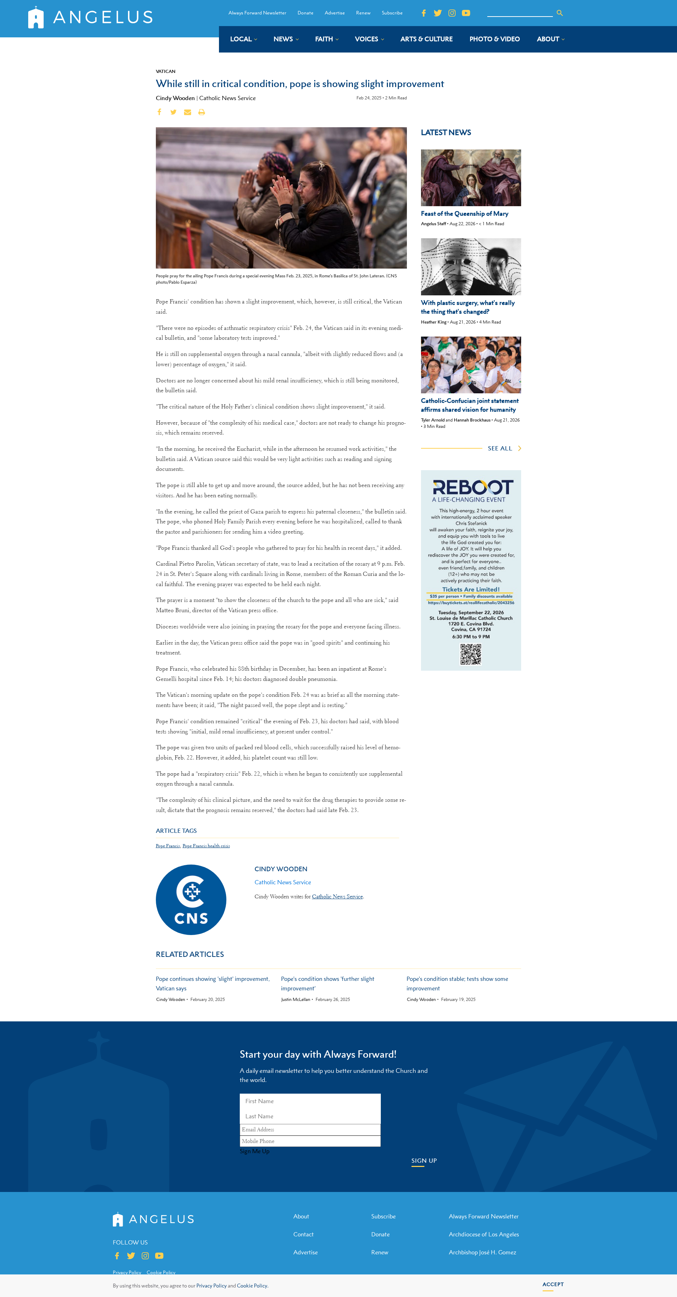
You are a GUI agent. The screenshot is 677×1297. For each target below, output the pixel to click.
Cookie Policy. (252, 1285)
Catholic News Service (227, 98)
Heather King (433, 322)
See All (500, 448)
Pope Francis (168, 846)
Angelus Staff (433, 223)
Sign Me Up (254, 1151)
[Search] (560, 13)
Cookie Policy (161, 1272)
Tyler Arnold (433, 420)
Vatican (166, 71)
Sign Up (424, 1160)
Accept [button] (553, 1284)
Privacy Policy (211, 1285)
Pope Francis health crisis (206, 846)
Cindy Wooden (175, 98)
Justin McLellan (295, 999)
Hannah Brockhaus (472, 420)
